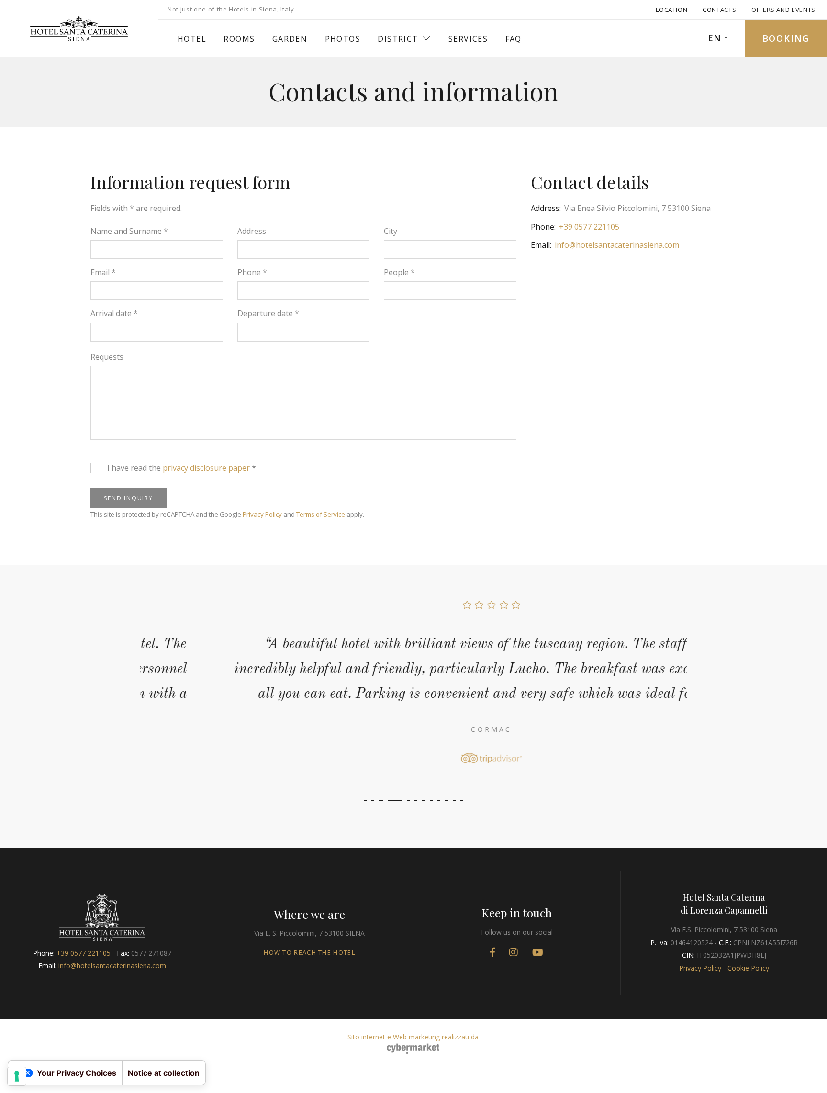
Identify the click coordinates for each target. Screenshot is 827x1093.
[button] (365, 800)
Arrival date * (114, 313)
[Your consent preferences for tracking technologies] (17, 1076)
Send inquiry (128, 498)
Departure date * (268, 313)
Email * (103, 272)
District (398, 38)
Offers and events (783, 9)
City (390, 231)
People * (399, 272)
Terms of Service (320, 514)
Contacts (719, 9)
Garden (289, 38)
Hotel (192, 38)
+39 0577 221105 (589, 226)
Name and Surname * (129, 231)
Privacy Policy (262, 514)
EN (714, 38)
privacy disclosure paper (206, 468)
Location (671, 9)
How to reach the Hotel (309, 952)
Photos (342, 38)
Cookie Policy (748, 967)
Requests (106, 357)
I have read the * (181, 468)
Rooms (239, 38)
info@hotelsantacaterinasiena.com (617, 245)
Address (251, 231)
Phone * (252, 272)
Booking (786, 38)
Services (468, 38)
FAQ (513, 38)
